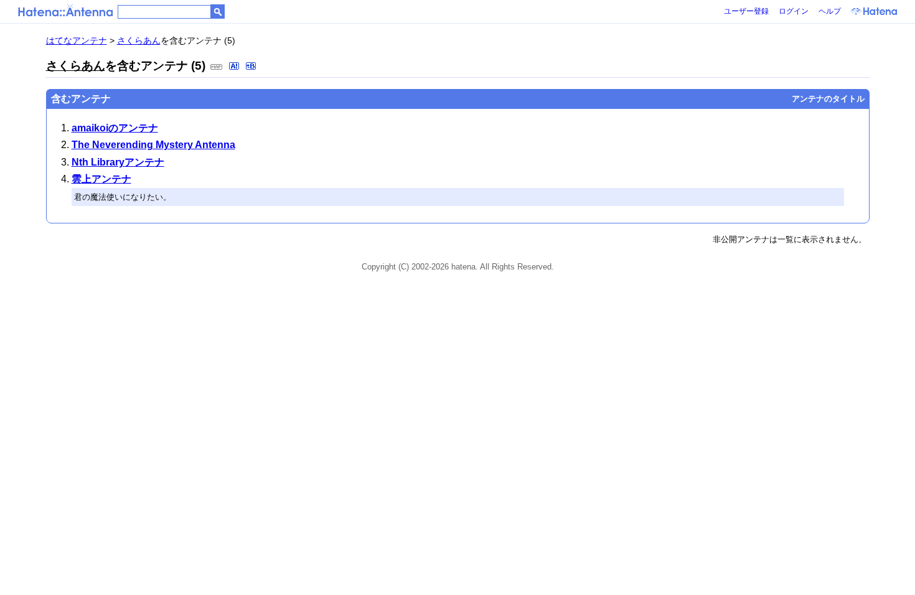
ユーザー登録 (746, 11)
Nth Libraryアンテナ (118, 162)
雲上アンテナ (101, 179)
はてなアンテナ (76, 40)
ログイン (794, 11)
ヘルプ (830, 11)
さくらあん (139, 40)
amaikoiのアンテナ (115, 128)
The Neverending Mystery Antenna (153, 144)
